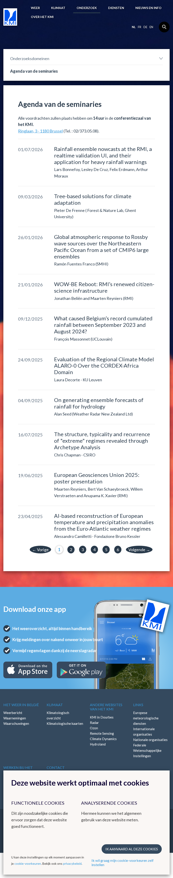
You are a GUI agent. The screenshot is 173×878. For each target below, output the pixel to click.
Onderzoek (87, 8)
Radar (94, 723)
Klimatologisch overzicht (58, 715)
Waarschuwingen (16, 723)
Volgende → (139, 549)
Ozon (94, 728)
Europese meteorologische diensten (146, 718)
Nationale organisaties (150, 740)
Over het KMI (42, 17)
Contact (56, 767)
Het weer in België (21, 705)
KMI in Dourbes (102, 717)
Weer (35, 8)
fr (139, 27)
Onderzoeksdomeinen (29, 58)
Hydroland (98, 744)
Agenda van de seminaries (34, 71)
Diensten (116, 8)
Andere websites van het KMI (106, 707)
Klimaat (58, 8)
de (145, 27)
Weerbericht (12, 713)
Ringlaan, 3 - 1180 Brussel (40, 130)
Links (138, 705)
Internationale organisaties (144, 731)
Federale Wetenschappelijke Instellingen (147, 750)
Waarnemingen (14, 718)
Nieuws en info (148, 8)
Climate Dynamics (103, 739)
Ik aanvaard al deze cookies (131, 849)
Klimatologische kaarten (65, 723)
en (151, 27)
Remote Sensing (102, 733)
